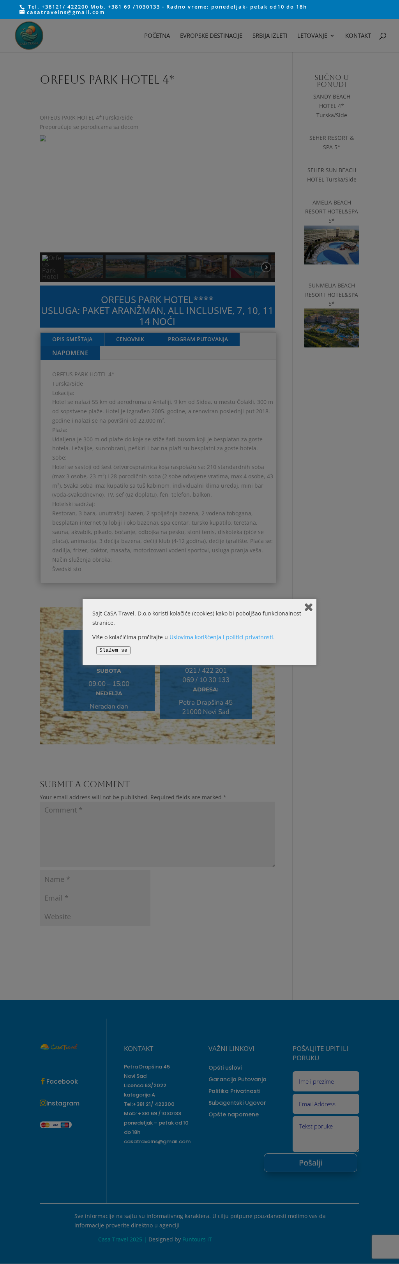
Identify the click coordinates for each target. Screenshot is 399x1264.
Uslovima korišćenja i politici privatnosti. (222, 637)
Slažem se (113, 650)
